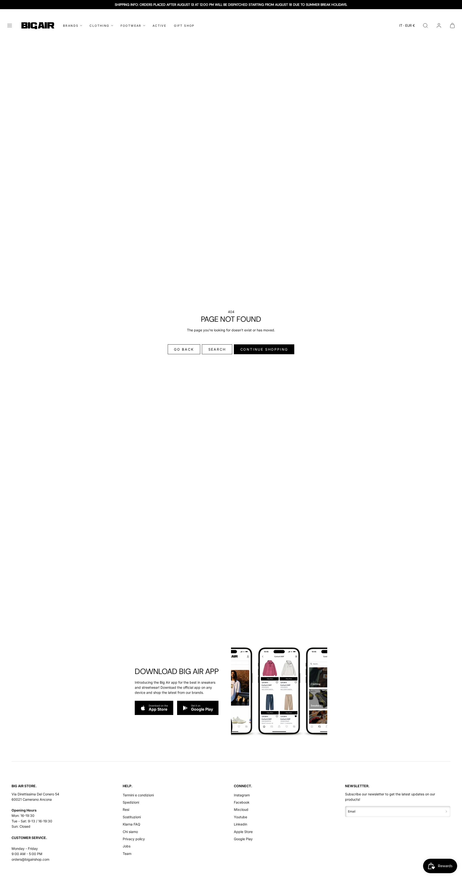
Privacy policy (134, 839)
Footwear (131, 25)
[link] (439, 25)
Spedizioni (131, 802)
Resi (126, 809)
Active (159, 25)
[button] (9, 25)
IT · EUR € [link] (407, 25)
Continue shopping (264, 349)
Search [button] (217, 349)
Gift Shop (184, 25)
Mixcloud (241, 809)
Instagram (242, 795)
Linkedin (240, 824)
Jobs (126, 846)
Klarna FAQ (131, 824)
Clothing (99, 25)
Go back (184, 349)
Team (127, 854)
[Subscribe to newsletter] (446, 811)
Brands (70, 25)
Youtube (240, 817)
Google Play (243, 839)
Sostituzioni (132, 817)
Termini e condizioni (138, 795)
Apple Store (243, 832)
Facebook (242, 802)
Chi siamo (130, 832)
